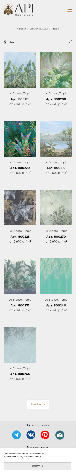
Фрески (21, 29)
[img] (31, 434)
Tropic (55, 29)
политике (36, 457)
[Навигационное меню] (69, 10)
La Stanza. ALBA (39, 29)
